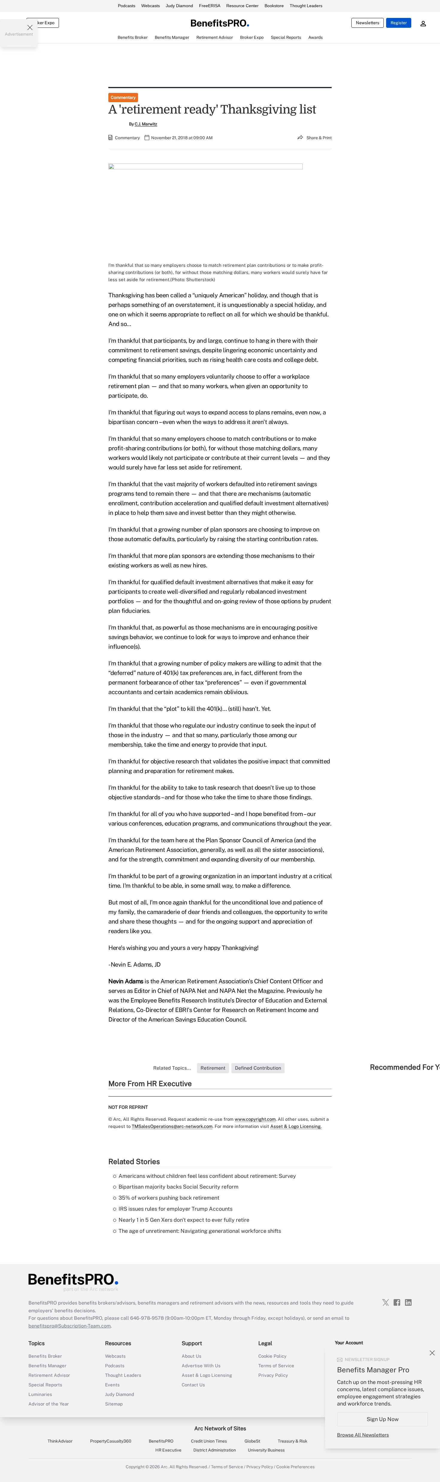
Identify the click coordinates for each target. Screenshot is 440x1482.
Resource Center (242, 5)
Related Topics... (172, 1068)
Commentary (123, 97)
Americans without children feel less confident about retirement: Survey (207, 1176)
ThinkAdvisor (60, 1441)
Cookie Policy (272, 1356)
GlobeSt (252, 1441)
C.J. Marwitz (146, 124)
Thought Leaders (306, 5)
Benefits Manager (47, 1365)
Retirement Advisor (49, 1375)
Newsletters (367, 22)
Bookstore (274, 5)
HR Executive (168, 1450)
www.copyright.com (255, 1119)
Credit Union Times (209, 1441)
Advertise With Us (201, 1365)
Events (112, 1384)
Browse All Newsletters (363, 1435)
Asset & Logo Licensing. (295, 1126)
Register (399, 22)
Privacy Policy (273, 1375)
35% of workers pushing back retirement (169, 1198)
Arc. (165, 1466)
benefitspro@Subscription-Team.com (69, 1326)
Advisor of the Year (48, 1403)
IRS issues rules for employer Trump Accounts (176, 1209)
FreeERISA (209, 5)
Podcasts (126, 5)
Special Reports (45, 1384)
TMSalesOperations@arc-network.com (172, 1126)
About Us (191, 1356)
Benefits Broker (45, 1356)
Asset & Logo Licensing (207, 1375)
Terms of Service (276, 1365)
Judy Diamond (179, 5)
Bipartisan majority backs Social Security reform (179, 1187)
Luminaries (40, 1394)
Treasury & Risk (292, 1441)
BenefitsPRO (161, 1441)
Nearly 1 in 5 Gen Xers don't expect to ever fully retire (184, 1220)
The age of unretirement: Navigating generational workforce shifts (200, 1231)
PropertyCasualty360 (110, 1441)
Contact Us (193, 1384)
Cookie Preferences (295, 1466)
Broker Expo (42, 22)
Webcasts (150, 5)
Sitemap (114, 1403)
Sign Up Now (383, 1419)
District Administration (214, 1450)
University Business (266, 1450)
